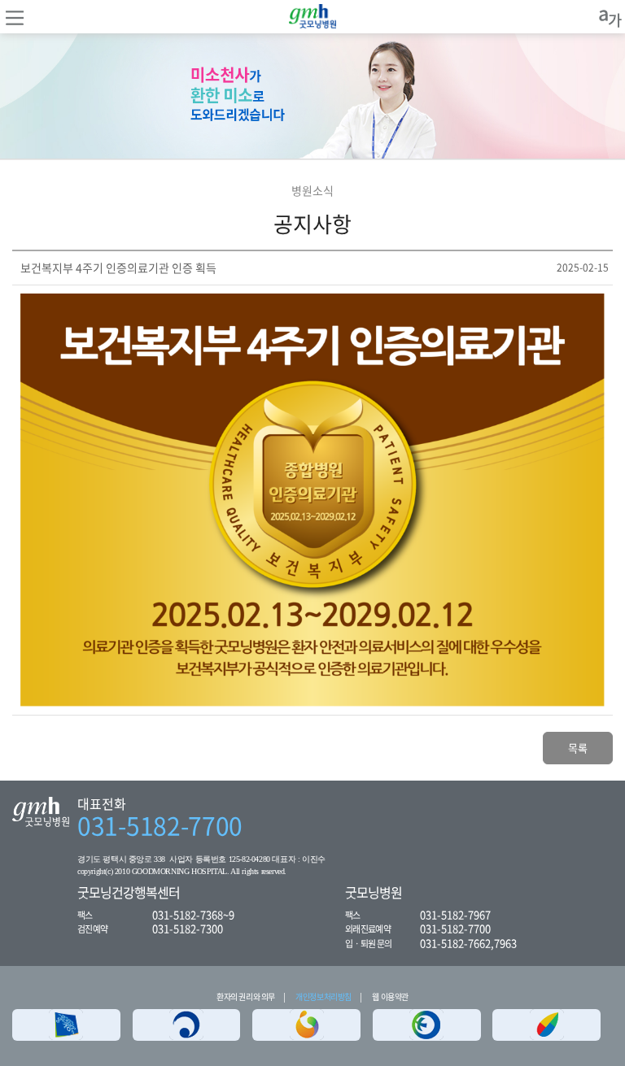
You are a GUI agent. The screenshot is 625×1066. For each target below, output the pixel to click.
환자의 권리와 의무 (245, 996)
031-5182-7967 (455, 914)
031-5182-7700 (160, 825)
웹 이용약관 (390, 996)
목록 (578, 747)
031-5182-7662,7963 (468, 943)
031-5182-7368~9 (193, 914)
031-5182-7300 (187, 928)
